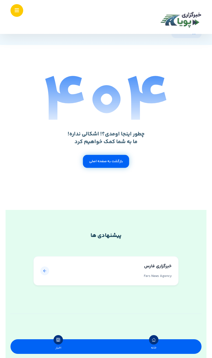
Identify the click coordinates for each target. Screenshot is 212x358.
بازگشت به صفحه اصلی (106, 161)
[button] (16, 10)
